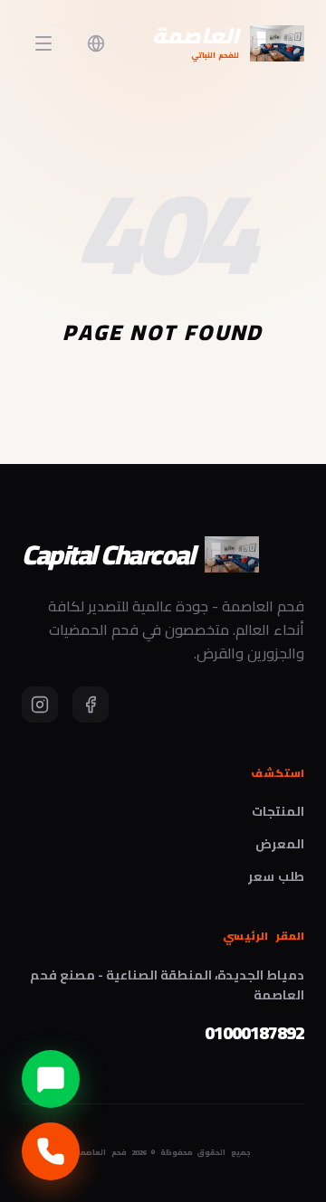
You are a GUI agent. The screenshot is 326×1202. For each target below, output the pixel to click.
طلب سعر (276, 876)
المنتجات (278, 811)
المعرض (279, 844)
